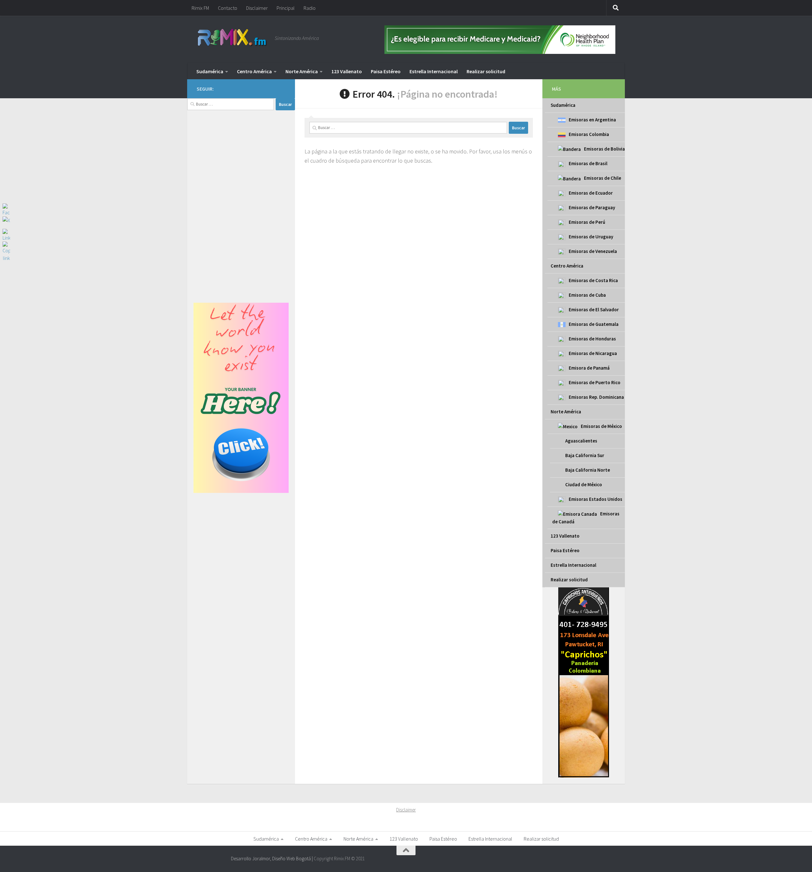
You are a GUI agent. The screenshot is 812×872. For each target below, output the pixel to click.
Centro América (254, 71)
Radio (310, 8)
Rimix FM (200, 8)
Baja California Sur (584, 455)
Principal (286, 8)
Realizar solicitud (486, 71)
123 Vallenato (346, 71)
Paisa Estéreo (386, 71)
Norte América (301, 71)
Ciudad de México (583, 484)
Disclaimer (257, 8)
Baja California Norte (587, 470)
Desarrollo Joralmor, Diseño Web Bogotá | (272, 859)
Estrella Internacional (433, 71)
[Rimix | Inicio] (232, 38)
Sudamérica (209, 71)
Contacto (227, 8)
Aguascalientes (581, 441)
